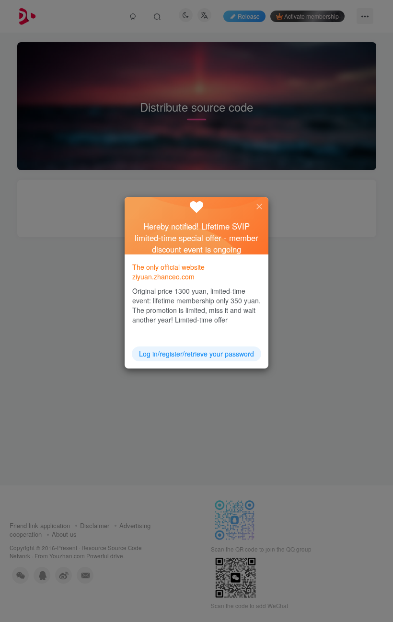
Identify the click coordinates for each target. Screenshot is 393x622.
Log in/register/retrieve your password (196, 353)
